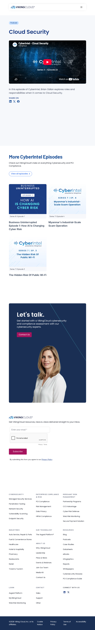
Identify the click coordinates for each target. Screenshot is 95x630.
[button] (82, 7)
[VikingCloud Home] (23, 7)
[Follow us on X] (68, 592)
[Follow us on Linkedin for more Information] (64, 592)
